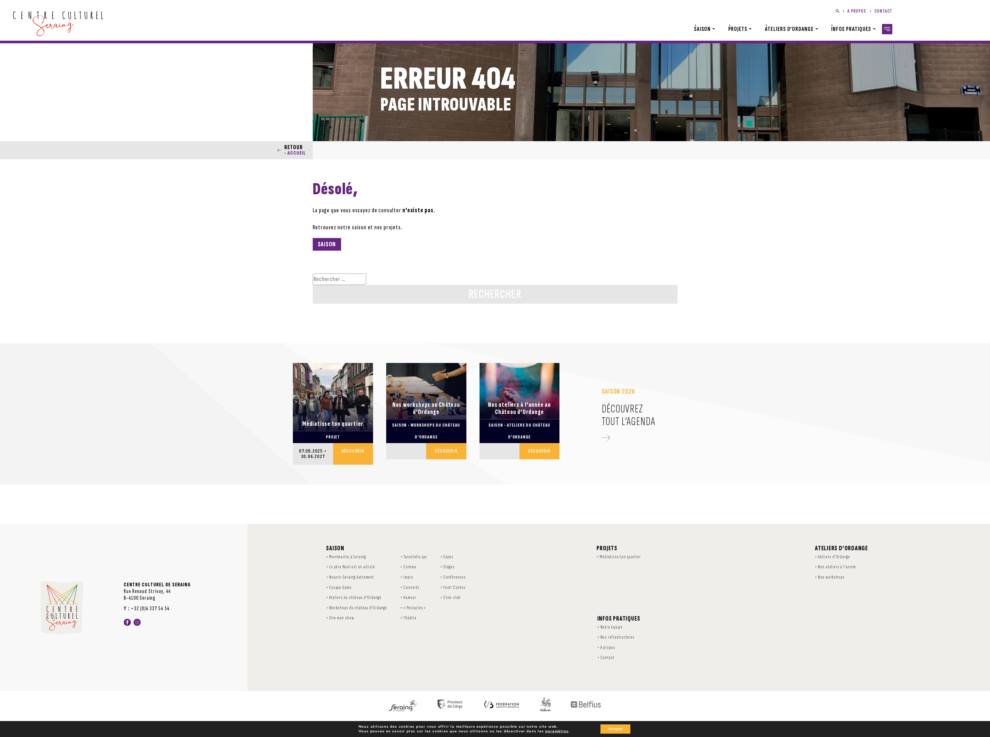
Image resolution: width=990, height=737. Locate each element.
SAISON (327, 244)
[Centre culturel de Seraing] (58, 23)
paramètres (556, 731)
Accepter (615, 728)
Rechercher (495, 294)
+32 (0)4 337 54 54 (150, 608)
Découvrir (353, 451)
